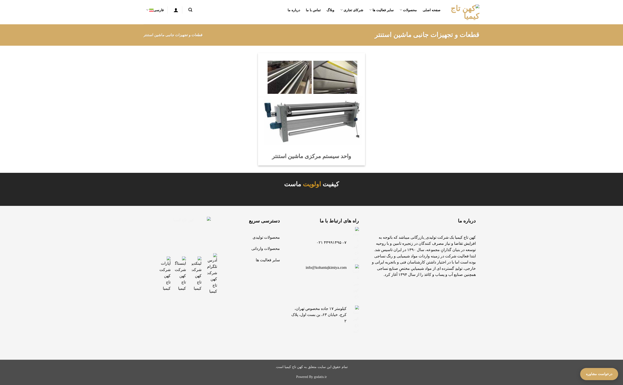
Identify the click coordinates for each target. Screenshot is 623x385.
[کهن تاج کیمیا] (463, 12)
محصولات (410, 10)
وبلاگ (330, 10)
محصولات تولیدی (266, 237)
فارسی (159, 10)
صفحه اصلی (431, 10)
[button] (189, 10)
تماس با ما (313, 10)
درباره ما (294, 10)
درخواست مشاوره (599, 374)
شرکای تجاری (353, 10)
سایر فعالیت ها (383, 10)
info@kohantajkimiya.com (326, 267)
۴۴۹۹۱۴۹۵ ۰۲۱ (328, 242)
